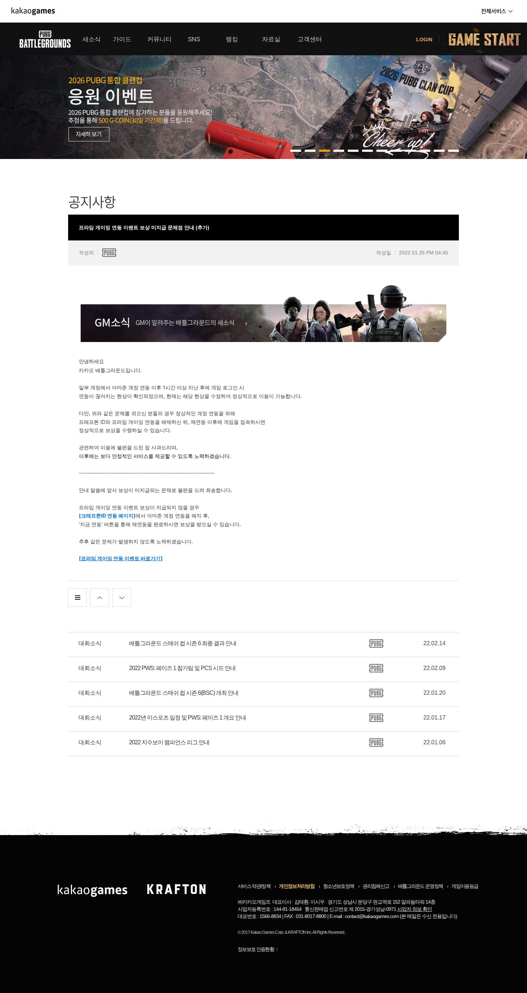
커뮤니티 (159, 39)
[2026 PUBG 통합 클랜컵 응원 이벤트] (263, 91)
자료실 (271, 39)
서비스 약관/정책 (254, 886)
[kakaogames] (33, 11)
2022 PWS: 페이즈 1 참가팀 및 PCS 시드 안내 (182, 668)
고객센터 (310, 39)
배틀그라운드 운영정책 (420, 886)
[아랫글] (122, 597)
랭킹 (232, 39)
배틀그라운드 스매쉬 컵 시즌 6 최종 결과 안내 (182, 643)
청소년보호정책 (338, 886)
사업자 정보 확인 (414, 909)
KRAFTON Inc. (300, 932)
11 (453, 151)
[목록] (77, 597)
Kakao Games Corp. (267, 932)
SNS (194, 39)
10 (439, 151)
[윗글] (99, 597)
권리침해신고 (375, 886)
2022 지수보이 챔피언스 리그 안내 (169, 742)
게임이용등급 (464, 886)
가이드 (122, 39)
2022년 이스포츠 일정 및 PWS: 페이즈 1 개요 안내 (187, 718)
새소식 (91, 39)
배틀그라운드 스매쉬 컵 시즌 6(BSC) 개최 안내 (183, 693)
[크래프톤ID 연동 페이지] (107, 515)
